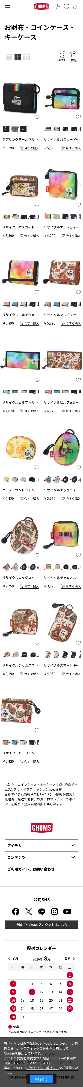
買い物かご (74, 6)
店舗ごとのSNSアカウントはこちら (41, 924)
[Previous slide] (3, 97)
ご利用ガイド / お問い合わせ (31, 869)
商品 (74, 60)
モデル (62, 60)
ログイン (59, 6)
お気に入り (67, 6)
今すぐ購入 (31, 148)
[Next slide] (38, 97)
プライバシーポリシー (43, 1067)
